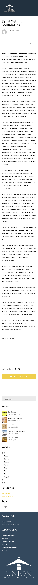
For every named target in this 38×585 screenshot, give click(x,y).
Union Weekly (6, 493)
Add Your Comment (19, 376)
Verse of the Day (7, 496)
